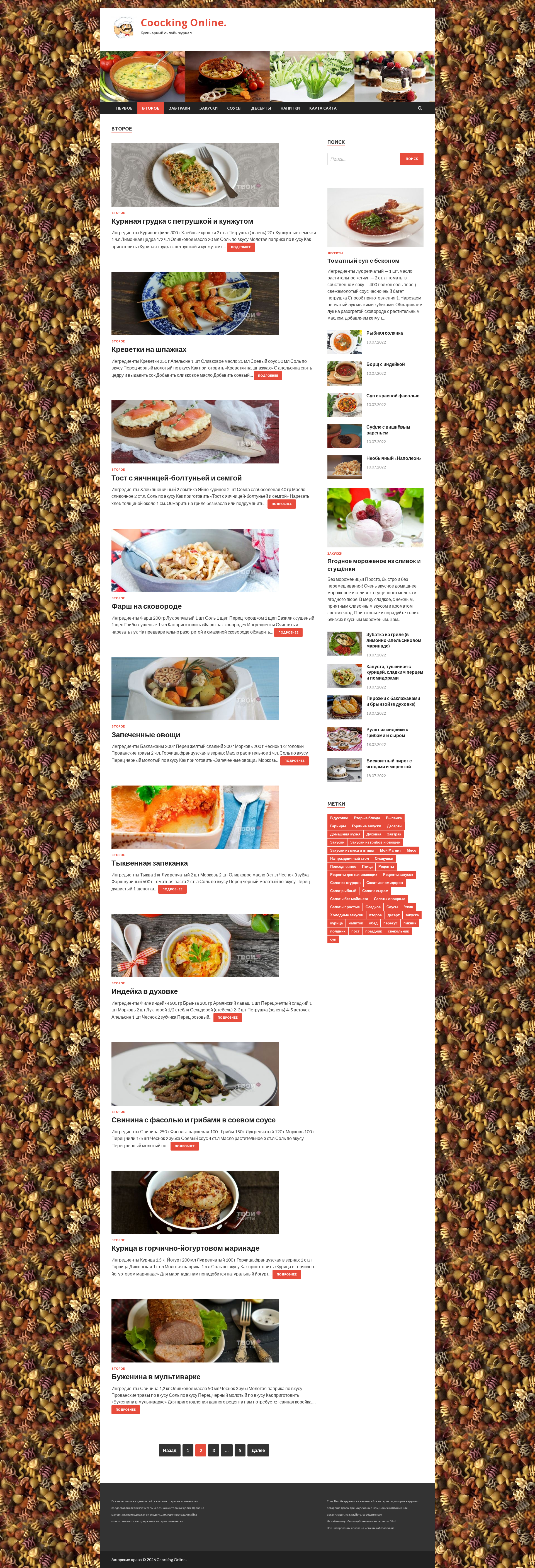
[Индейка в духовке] (213, 948)
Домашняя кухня (345, 834)
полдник (338, 931)
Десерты (261, 108)
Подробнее (241, 247)
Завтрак (394, 834)
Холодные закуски (346, 915)
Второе (150, 108)
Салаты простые (345, 907)
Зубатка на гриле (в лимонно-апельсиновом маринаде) (393, 640)
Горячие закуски (366, 826)
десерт (394, 915)
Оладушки (384, 858)
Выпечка (394, 818)
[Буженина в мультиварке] (213, 1333)
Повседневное (343, 866)
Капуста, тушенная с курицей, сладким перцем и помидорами (394, 672)
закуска (412, 915)
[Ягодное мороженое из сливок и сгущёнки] (375, 548)
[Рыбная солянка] (344, 352)
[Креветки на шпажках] (213, 306)
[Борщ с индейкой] (344, 383)
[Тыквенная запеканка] (213, 819)
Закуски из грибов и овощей (375, 842)
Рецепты (386, 866)
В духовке (339, 818)
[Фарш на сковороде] (213, 562)
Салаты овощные (389, 899)
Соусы (234, 108)
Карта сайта (323, 108)
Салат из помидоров (384, 882)
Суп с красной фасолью (393, 395)
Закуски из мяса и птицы (352, 850)
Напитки (290, 108)
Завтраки (179, 108)
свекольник (398, 931)
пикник (409, 923)
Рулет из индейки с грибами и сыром (387, 732)
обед (373, 923)
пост (355, 931)
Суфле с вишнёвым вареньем (388, 429)
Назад (169, 1450)
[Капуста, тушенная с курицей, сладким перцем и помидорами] (344, 685)
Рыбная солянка (384, 332)
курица (336, 923)
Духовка (373, 834)
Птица (367, 866)
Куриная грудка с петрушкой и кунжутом (182, 220)
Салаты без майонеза (349, 899)
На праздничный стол (349, 858)
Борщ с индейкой (385, 364)
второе (375, 915)
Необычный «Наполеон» (393, 458)
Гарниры (338, 826)
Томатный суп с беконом (363, 260)
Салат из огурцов (345, 882)
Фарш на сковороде (146, 605)
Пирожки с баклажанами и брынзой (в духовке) (393, 701)
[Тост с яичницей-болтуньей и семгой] (213, 434)
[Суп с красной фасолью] (344, 415)
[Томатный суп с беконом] (375, 248)
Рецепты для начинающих (353, 874)
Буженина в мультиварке (155, 1376)
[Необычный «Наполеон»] (344, 477)
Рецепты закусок (398, 874)
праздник (373, 931)
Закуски (209, 108)
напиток (356, 923)
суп (333, 939)
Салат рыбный (343, 890)
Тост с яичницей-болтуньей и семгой (176, 477)
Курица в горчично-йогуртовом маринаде (185, 1247)
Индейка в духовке (144, 991)
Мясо (411, 850)
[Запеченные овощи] (213, 691)
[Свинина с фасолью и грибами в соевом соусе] (213, 1076)
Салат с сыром (375, 890)
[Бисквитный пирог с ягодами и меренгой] (344, 780)
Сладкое (373, 907)
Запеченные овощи (145, 734)
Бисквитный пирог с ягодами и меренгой (389, 763)
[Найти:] (375, 159)
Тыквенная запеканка (149, 862)
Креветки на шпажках (148, 349)
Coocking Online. (184, 22)
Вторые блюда (367, 818)
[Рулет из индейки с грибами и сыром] (344, 749)
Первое (124, 108)
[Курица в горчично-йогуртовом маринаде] (213, 1204)
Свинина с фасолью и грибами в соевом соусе (193, 1119)
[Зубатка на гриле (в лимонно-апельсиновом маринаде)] (344, 653)
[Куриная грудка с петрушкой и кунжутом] (213, 177)
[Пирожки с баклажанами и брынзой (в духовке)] (344, 717)
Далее (258, 1450)
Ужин (408, 907)
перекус (390, 923)
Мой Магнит (390, 850)
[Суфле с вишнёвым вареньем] (344, 446)
